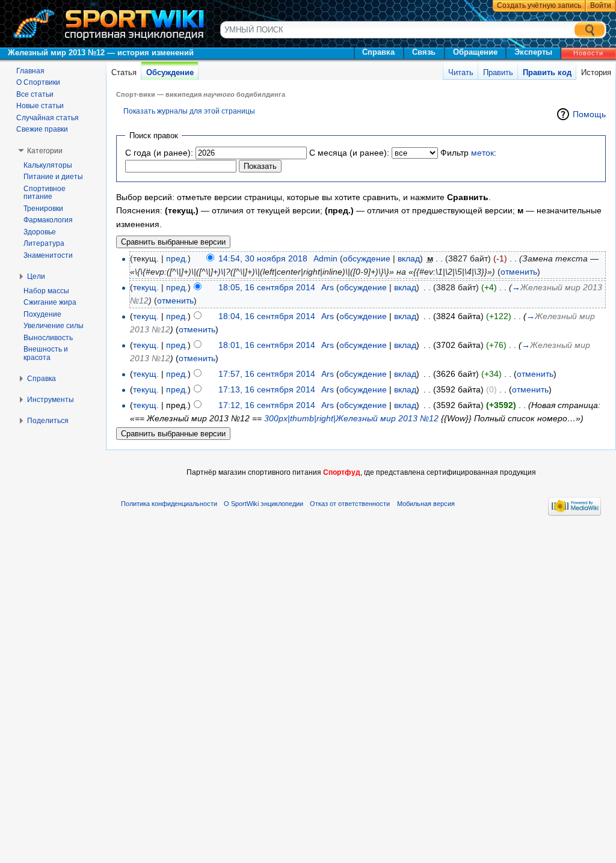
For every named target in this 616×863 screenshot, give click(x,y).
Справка (378, 51)
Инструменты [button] (50, 399)
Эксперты (533, 51)
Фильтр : (468, 152)
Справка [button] (41, 378)
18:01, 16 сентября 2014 (266, 345)
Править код (547, 72)
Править (498, 72)
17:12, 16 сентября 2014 (266, 405)
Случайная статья (47, 118)
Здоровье (39, 232)
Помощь (589, 114)
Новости (588, 52)
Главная (30, 71)
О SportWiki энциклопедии (263, 503)
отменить (518, 271)
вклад (409, 258)
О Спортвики (38, 82)
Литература (43, 243)
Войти (600, 5)
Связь (424, 51)
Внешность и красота (45, 353)
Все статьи (35, 94)
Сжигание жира (49, 302)
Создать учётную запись (539, 5)
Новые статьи (40, 106)
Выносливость (48, 338)
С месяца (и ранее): (349, 152)
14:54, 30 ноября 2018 (262, 258)
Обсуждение (170, 72)
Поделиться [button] (48, 420)
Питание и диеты (53, 176)
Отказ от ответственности (350, 503)
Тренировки (43, 208)
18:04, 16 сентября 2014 (266, 316)
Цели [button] (36, 276)
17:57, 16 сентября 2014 (266, 374)
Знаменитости (48, 255)
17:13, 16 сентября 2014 (266, 389)
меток (482, 152)
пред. (177, 258)
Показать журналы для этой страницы (189, 111)
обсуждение (366, 258)
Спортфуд (341, 472)
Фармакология (48, 220)
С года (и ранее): (159, 152)
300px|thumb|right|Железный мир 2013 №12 (351, 418)
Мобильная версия (426, 503)
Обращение (475, 51)
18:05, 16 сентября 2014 (266, 287)
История (596, 72)
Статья (124, 72)
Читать (460, 72)
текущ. (146, 287)
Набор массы (46, 291)
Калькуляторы (47, 165)
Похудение (42, 314)
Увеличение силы (53, 326)
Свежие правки (42, 129)
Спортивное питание (44, 192)
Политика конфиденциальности (169, 503)
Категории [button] (45, 151)
